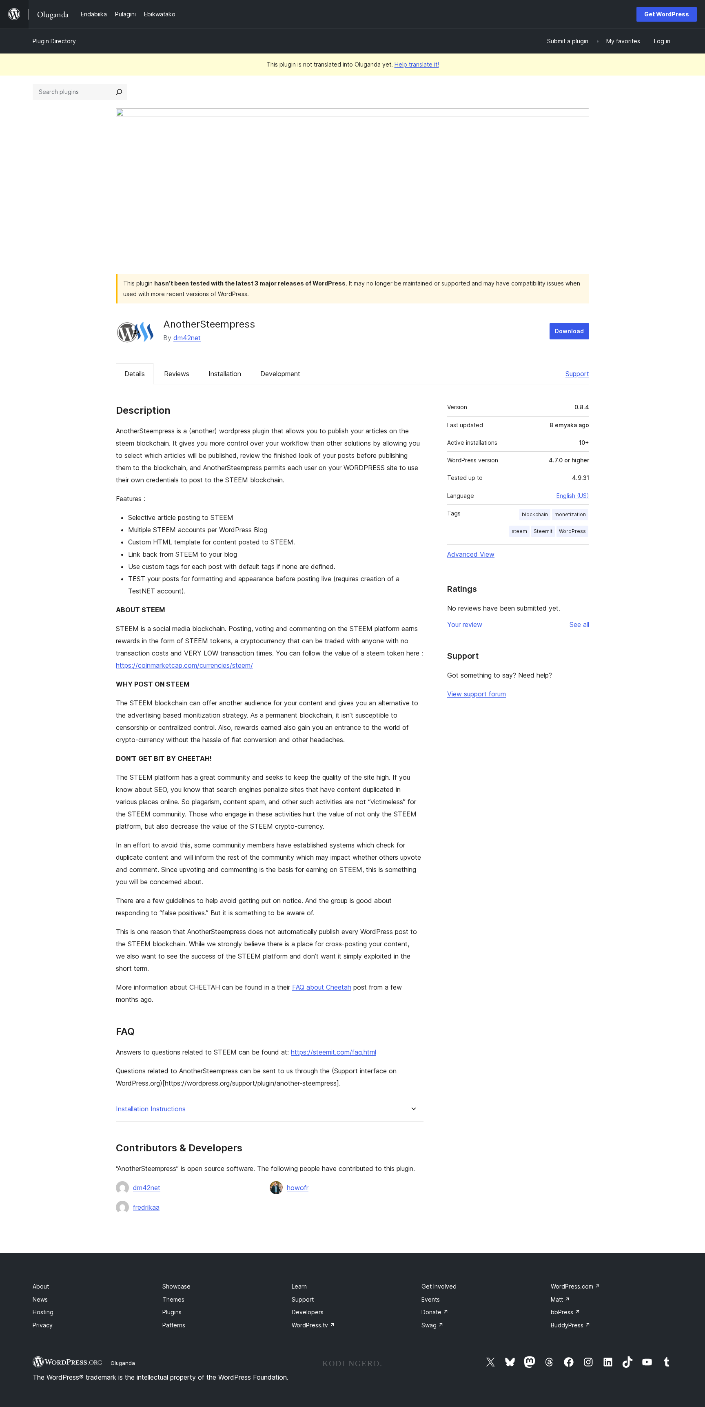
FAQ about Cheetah (321, 987)
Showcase (176, 1286)
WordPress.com (575, 1286)
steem (519, 531)
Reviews (176, 374)
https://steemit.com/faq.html (333, 1052)
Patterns (173, 1325)
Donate (434, 1312)
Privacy (43, 1325)
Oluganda (123, 1363)
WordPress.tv (313, 1325)
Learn (299, 1286)
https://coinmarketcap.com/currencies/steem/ (184, 665)
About (41, 1286)
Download (569, 331)
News (40, 1299)
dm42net (187, 338)
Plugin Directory (54, 41)
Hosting (43, 1312)
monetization (570, 514)
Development (280, 374)
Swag (432, 1325)
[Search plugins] (119, 92)
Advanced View (470, 554)
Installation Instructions (151, 1109)
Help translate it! (417, 64)
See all (579, 624)
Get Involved (439, 1286)
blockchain (535, 514)
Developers (308, 1312)
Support (577, 374)
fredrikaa (146, 1207)
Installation (224, 374)
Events (430, 1299)
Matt (560, 1299)
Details (134, 374)
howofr (297, 1188)
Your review (464, 624)
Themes (173, 1299)
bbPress (565, 1312)
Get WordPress (666, 14)
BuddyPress (570, 1325)
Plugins (172, 1312)
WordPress (572, 531)
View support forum (476, 694)
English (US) (572, 495)
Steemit (543, 531)
